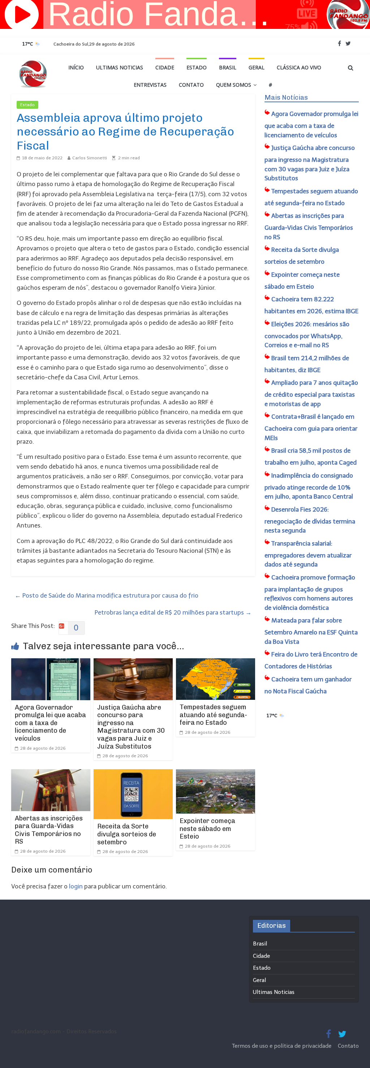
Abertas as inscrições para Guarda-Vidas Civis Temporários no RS (49, 830)
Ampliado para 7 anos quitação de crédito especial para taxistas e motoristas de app (311, 393)
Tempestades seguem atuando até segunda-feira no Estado (213, 715)
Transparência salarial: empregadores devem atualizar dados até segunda (308, 554)
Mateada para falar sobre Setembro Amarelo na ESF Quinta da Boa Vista (311, 631)
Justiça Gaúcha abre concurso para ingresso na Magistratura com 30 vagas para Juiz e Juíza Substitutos (131, 726)
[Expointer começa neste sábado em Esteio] (215, 774)
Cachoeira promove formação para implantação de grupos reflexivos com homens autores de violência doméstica (309, 592)
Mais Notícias (286, 98)
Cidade (164, 67)
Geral (256, 67)
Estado (196, 67)
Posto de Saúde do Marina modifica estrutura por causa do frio (106, 595)
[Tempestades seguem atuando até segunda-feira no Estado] (215, 663)
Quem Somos (233, 84)
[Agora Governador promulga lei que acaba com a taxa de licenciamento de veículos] (51, 663)
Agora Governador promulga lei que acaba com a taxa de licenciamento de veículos (50, 722)
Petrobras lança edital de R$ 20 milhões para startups (173, 612)
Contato (191, 84)
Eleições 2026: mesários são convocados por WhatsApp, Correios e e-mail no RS (306, 334)
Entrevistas (150, 84)
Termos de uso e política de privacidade (282, 1046)
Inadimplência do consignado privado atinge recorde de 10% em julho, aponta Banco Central (308, 486)
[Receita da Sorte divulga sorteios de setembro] (133, 774)
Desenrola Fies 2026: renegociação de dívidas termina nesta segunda (309, 520)
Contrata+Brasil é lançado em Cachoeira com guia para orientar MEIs (310, 427)
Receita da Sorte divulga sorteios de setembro (126, 834)
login (76, 886)
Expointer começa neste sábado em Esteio (207, 828)
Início (76, 67)
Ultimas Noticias (119, 67)
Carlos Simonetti (89, 157)
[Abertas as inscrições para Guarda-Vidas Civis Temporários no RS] (51, 774)
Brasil (227, 67)
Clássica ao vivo (299, 67)
